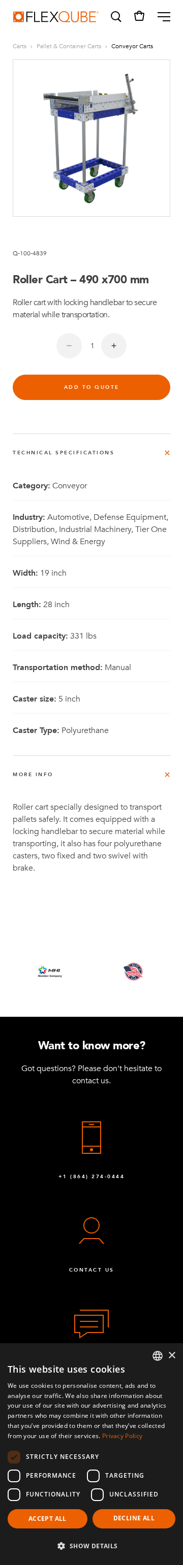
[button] (115, 17)
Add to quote (91, 387)
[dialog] (91, 1454)
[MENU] (159, 16)
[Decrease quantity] (69, 345)
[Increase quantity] (114, 345)
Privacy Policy (122, 1435)
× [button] (171, 1355)
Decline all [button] (134, 1518)
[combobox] (157, 1356)
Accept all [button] (47, 1518)
